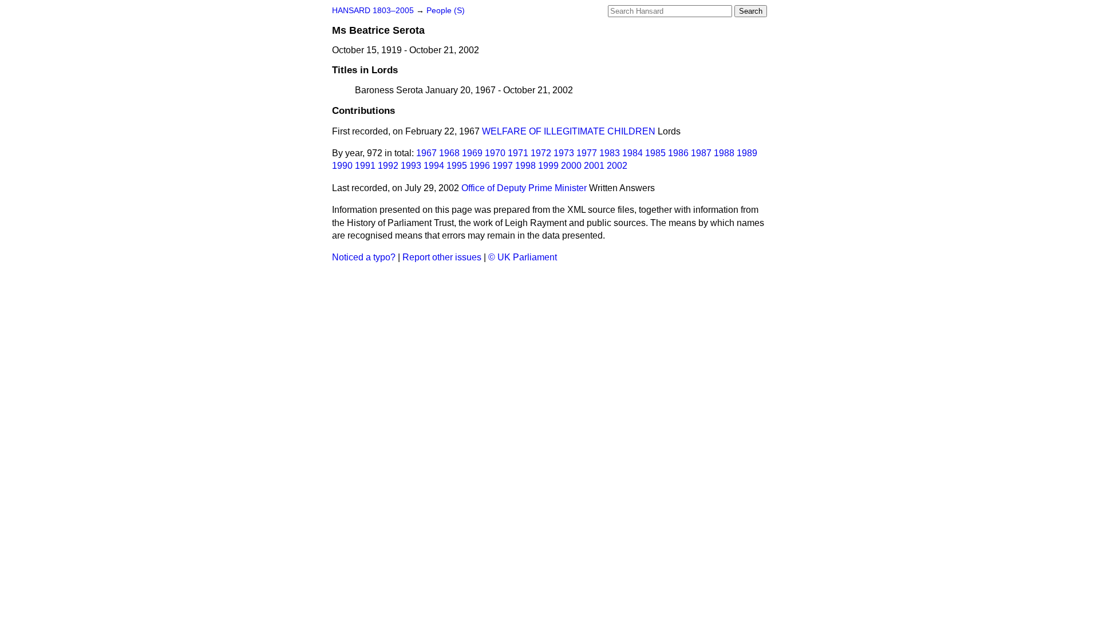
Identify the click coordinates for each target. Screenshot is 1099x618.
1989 (747, 153)
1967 (426, 153)
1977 (586, 153)
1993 (411, 166)
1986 (678, 153)
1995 (456, 166)
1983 (609, 153)
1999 (548, 166)
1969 (472, 153)
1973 (564, 153)
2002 (617, 166)
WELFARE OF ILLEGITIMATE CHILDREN (568, 131)
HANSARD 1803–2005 (373, 10)
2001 (594, 166)
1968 (449, 153)
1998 (525, 166)
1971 (518, 153)
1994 (434, 166)
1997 (502, 166)
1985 (655, 153)
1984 (632, 153)
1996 (479, 166)
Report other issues (441, 257)
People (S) (445, 10)
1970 (495, 153)
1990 (342, 166)
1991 (365, 166)
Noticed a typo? (364, 257)
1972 (541, 153)
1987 (701, 153)
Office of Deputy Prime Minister (524, 188)
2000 (571, 166)
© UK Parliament (522, 257)
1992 (388, 166)
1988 (724, 153)
